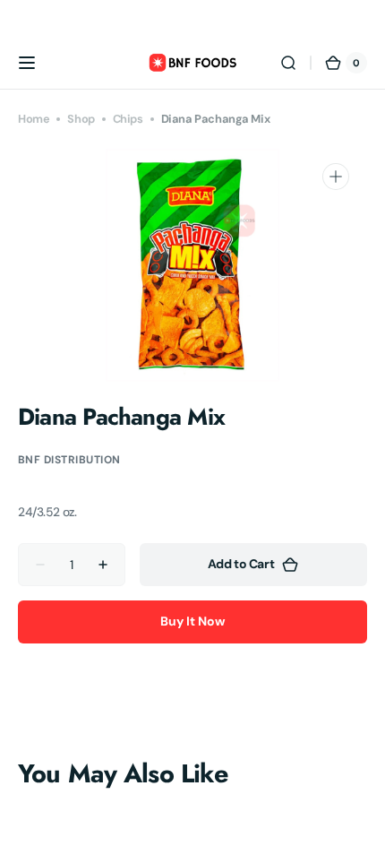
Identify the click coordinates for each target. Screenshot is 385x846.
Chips (128, 118)
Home (33, 118)
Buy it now (192, 621)
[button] (27, 62)
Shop (80, 118)
